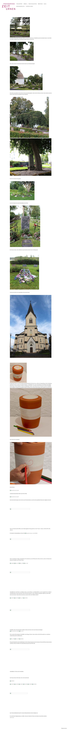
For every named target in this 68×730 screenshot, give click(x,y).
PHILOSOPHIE (19, 3)
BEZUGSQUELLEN (20, 6)
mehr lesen (12, 717)
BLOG (45, 3)
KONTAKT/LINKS (29, 6)
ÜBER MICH (40, 3)
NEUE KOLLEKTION (33, 3)
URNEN (25, 3)
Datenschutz (64, 728)
